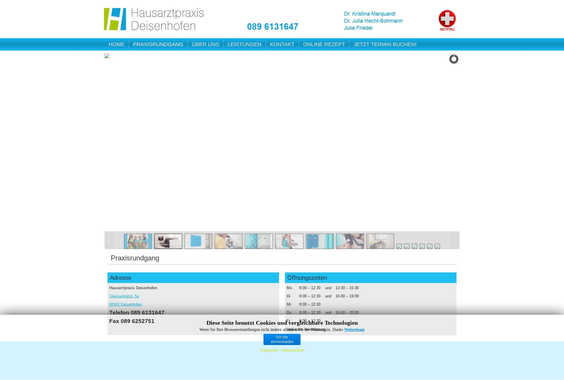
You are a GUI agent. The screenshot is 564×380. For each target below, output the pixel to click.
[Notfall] (447, 20)
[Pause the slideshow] (441, 142)
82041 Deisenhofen (125, 304)
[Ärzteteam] (382, 21)
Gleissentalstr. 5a (124, 296)
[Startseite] (154, 20)
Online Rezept (324, 44)
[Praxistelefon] (273, 26)
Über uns (205, 44)
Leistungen (244, 44)
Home (117, 44)
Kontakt (282, 44)
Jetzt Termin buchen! (385, 44)
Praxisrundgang (158, 44)
